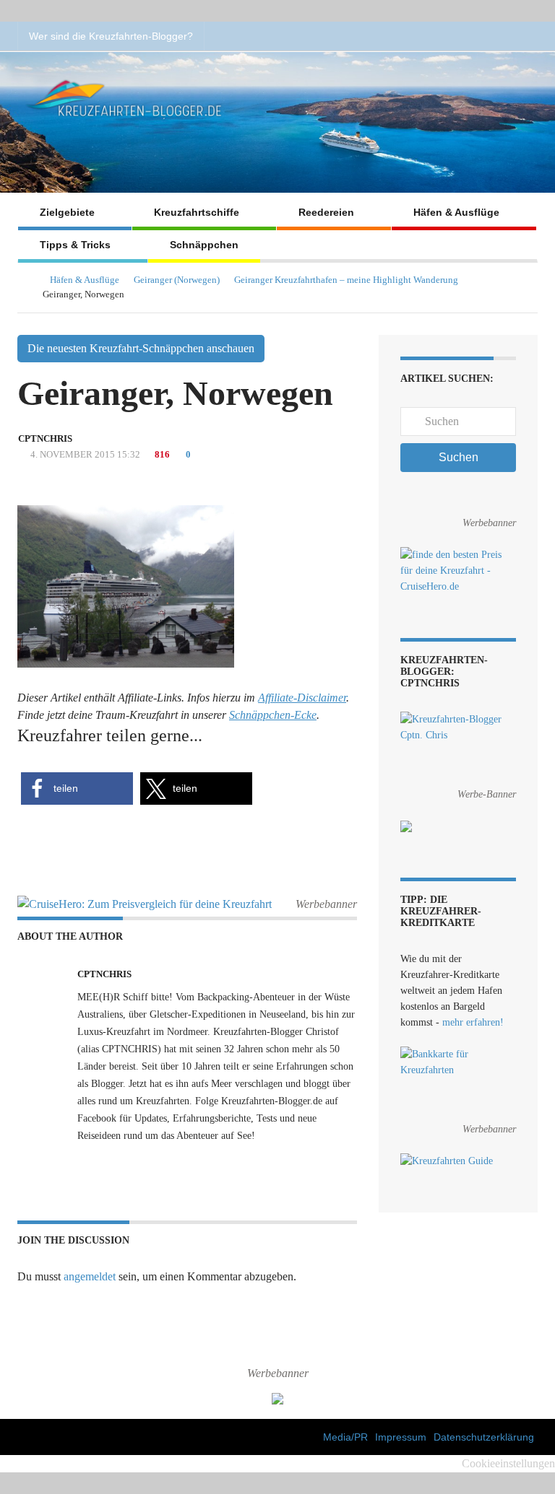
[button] (77, 788)
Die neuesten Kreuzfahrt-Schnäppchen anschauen (140, 348)
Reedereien (326, 212)
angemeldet (90, 1276)
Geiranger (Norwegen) (177, 279)
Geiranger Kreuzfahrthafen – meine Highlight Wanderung (346, 279)
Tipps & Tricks (75, 244)
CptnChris (45, 438)
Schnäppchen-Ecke (273, 715)
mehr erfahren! (473, 1022)
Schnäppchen (204, 244)
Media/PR (345, 1437)
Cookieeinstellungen (508, 1463)
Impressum (400, 1437)
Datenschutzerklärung (484, 1437)
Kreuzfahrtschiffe (196, 212)
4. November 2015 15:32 (84, 454)
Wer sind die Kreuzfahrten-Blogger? (111, 36)
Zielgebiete (67, 212)
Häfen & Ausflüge (456, 212)
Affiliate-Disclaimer (302, 697)
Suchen (458, 457)
